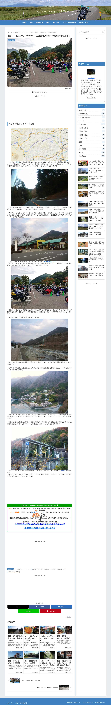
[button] (103, 32)
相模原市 (47, 569)
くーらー (91, 78)
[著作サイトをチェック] (88, 97)
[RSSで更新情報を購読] (95, 97)
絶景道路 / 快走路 (62, 569)
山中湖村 (35, 569)
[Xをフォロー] (90, 97)
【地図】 (63, 470)
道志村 (17, 571)
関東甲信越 (11, 569)
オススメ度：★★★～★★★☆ (23, 569)
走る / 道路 (11, 571)
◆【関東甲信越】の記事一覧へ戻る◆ (39, 528)
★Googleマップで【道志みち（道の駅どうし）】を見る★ (39, 524)
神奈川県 (53, 569)
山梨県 (40, 569)
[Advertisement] (39, 108)
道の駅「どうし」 (37, 512)
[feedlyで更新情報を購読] (92, 97)
